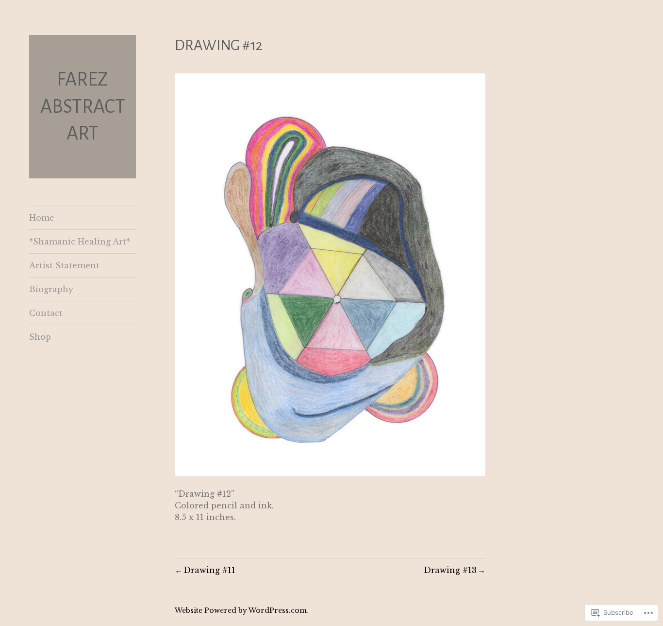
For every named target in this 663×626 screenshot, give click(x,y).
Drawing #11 (209, 570)
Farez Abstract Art (82, 106)
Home (41, 218)
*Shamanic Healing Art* (79, 241)
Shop (40, 337)
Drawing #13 (450, 570)
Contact (46, 313)
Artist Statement (64, 265)
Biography (51, 289)
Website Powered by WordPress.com (241, 610)
